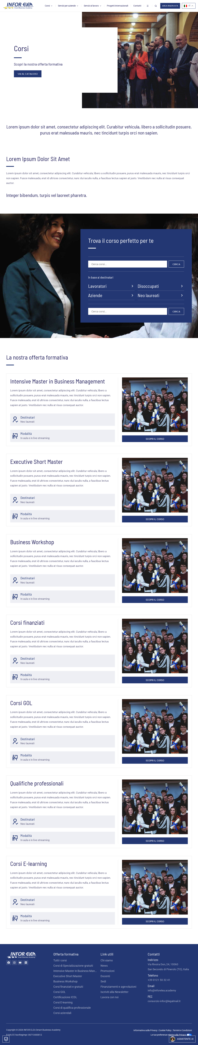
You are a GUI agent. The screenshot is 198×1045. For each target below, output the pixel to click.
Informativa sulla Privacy (145, 1030)
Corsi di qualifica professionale (72, 1007)
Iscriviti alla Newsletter (114, 992)
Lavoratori (97, 286)
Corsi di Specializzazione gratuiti (73, 965)
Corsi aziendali (62, 1013)
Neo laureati (148, 295)
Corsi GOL (59, 992)
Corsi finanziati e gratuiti (68, 986)
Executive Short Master (67, 976)
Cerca (176, 264)
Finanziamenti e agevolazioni (118, 986)
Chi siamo (107, 960)
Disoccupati (148, 286)
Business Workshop (65, 981)
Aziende (95, 295)
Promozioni (107, 971)
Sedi (103, 981)
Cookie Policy (165, 1030)
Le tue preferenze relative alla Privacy (169, 1035)
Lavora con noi (109, 997)
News (104, 965)
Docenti (105, 976)
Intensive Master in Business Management (75, 971)
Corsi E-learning (63, 1002)
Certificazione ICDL (65, 997)
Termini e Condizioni (182, 1030)
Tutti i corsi (60, 960)
